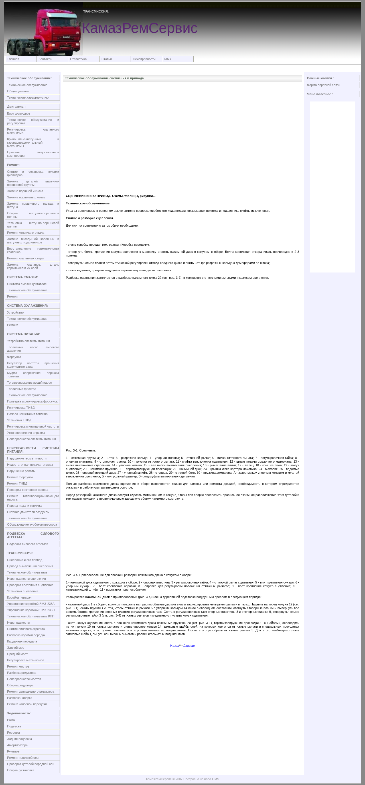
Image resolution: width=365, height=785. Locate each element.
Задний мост (16, 647)
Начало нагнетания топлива (27, 414)
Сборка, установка (20, 770)
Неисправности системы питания (31, 439)
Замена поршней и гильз (25, 191)
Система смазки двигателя (26, 284)
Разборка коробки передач (26, 635)
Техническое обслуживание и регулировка (33, 121)
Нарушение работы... (22, 471)
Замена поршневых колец (26, 197)
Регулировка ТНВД (21, 407)
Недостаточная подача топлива (30, 464)
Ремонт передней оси (22, 757)
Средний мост (17, 654)
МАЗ (167, 59)
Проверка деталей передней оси (30, 764)
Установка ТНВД (19, 420)
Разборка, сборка (19, 697)
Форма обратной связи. (324, 85)
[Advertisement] (182, 97)
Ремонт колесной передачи (27, 704)
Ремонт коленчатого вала (25, 232)
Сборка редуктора (20, 685)
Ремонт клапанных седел (25, 258)
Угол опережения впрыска (26, 432)
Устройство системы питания (28, 341)
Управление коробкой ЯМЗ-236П (31, 610)
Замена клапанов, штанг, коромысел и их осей (33, 266)
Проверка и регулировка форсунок (32, 401)
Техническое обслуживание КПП (30, 616)
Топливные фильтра (21, 389)
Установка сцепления (22, 591)
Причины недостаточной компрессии (33, 154)
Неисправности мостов (24, 679)
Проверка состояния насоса (27, 489)
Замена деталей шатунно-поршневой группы (33, 183)
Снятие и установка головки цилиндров (33, 173)
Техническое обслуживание (27, 85)
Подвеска (14, 726)
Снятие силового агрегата (26, 629)
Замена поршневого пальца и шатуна (33, 205)
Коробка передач (19, 597)
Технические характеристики (28, 97)
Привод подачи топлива (24, 505)
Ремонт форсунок (20, 477)
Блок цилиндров (18, 113)
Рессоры (13, 732)
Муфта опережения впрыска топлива (33, 374)
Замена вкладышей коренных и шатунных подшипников (33, 240)
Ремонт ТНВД (17, 483)
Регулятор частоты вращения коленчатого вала (33, 364)
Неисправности (144, 59)
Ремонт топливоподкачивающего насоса (33, 497)
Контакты (45, 59)
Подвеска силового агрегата (27, 544)
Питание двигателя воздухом (28, 512)
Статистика (78, 59)
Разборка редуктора (21, 672)
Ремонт (12, 296)
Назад (174, 645)
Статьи (107, 59)
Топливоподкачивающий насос (29, 382)
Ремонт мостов (18, 666)
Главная (13, 59)
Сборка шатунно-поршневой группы (33, 214)
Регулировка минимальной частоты (33, 426)
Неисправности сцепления (26, 578)
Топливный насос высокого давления (33, 348)
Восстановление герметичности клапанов (33, 250)
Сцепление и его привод (24, 560)
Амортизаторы (17, 745)
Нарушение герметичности (26, 458)
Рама (11, 720)
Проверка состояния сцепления (30, 585)
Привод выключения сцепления (30, 566)
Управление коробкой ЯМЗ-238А (30, 603)
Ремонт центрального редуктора (30, 691)
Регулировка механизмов (25, 660)
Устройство (15, 312)
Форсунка (14, 357)
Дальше (189, 645)
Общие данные (18, 91)
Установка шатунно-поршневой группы (33, 224)
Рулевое (13, 751)
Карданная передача (22, 641)
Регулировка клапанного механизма (33, 131)
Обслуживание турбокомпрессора (32, 524)
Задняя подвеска (19, 739)
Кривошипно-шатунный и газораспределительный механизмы (33, 142)
